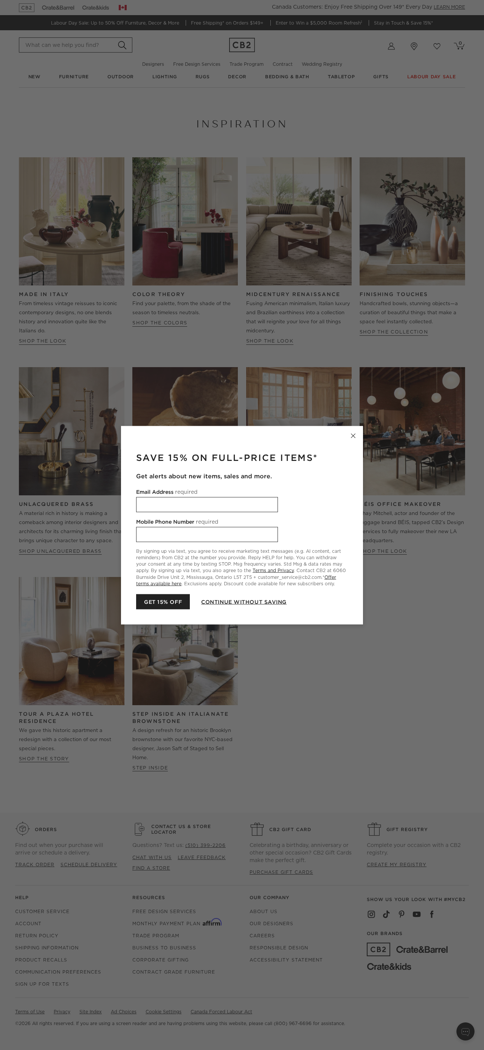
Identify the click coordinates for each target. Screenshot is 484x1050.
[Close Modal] (353, 435)
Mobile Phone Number (177, 521)
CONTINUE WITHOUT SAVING (244, 601)
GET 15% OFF (163, 601)
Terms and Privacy (273, 570)
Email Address (166, 491)
